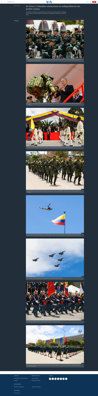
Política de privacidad (36, 380)
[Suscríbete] (63, 379)
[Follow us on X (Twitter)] (53, 379)
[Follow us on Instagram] (66, 379)
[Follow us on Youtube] (55, 379)
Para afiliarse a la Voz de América (21, 378)
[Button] (16, 21)
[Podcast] (61, 379)
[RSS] (58, 379)
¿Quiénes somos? (35, 378)
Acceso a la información (19, 386)
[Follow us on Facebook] (50, 379)
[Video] (87, 2)
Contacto (16, 380)
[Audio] (90, 2)
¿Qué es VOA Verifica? (36, 386)
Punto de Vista (17, 393)
